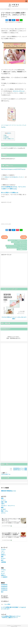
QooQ (16, 626)
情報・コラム (4, 511)
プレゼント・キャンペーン (8, 505)
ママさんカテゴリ (22, 247)
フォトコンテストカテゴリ (12, 245)
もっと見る (7, 604)
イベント (3, 500)
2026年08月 (4, 590)
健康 (2, 507)
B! (13, 20)
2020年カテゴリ (12, 240)
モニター (3, 558)
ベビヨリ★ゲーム (5, 474)
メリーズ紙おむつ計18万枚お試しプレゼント (12, 177)
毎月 (2, 560)
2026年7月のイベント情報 (20, 469)
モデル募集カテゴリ (22, 249)
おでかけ (3, 509)
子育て (2, 503)
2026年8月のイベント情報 (20, 468)
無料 (2, 556)
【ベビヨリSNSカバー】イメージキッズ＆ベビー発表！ (14, 318)
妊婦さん (3, 554)
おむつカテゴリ (23, 242)
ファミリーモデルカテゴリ (20, 243)
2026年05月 (4, 584)
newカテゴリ (15, 242)
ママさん (3, 549)
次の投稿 (4, 237)
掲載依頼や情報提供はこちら (8, 490)
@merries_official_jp (18, 91)
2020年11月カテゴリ (21, 240)
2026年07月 (4, 588)
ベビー (2, 551)
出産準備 (3, 562)
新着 (2, 498)
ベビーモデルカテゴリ (12, 247)
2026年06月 (4, 586)
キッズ (2, 553)
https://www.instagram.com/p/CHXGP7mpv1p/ (13, 169)
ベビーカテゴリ (23, 245)
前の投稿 (23, 237)
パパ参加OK (4, 577)
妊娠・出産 (4, 501)
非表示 (9, 133)
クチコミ (3, 512)
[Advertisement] (14, 212)
